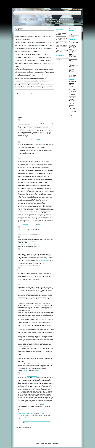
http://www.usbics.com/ (37, 205)
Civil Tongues (71, 83)
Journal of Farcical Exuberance (72, 100)
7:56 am (39, 281)
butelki (27, 276)
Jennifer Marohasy (72, 96)
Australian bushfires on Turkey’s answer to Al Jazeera (61, 31)
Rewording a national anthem (61, 41)
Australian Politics (72, 42)
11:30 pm (38, 139)
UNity (70, 113)
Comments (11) (29, 93)
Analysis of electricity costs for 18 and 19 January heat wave (61, 46)
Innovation (71, 57)
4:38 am (37, 370)
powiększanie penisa (43, 260)
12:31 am (26, 422)
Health (70, 54)
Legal (70, 62)
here (37, 45)
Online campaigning (73, 65)
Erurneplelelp (25, 265)
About (68, 12)
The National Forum (25, 12)
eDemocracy (71, 46)
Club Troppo (71, 84)
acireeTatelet (25, 234)
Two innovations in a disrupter (61, 52)
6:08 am (38, 224)
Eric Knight (71, 87)
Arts (70, 41)
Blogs (58, 12)
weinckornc (25, 370)
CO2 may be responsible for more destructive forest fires (61, 39)
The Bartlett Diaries (72, 111)
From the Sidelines (72, 91)
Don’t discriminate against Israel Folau (61, 34)
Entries (71, 9)
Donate (32, 12)
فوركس (19, 231)
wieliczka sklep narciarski (32, 376)
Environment (71, 50)
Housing (70, 55)
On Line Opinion (47, 12)
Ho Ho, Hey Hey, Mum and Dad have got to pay (61, 36)
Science (70, 70)
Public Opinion (72, 108)
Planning (70, 66)
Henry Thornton (72, 92)
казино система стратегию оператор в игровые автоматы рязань (36, 421)
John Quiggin (71, 97)
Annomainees (25, 281)
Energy (70, 49)
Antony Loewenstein (73, 81)
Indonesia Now (72, 94)
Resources (71, 69)
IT (69, 60)
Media (70, 64)
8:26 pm (42, 404)
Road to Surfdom (72, 109)
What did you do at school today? (74, 115)
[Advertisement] (47, 4)
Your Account (39, 12)
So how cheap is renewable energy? (61, 43)
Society (70, 71)
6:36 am (39, 265)
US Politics (71, 76)
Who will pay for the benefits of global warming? (62, 51)
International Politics (73, 59)
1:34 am (42, 413)
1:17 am (38, 234)
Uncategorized (72, 75)
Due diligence (19, 29)
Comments (79, 9)
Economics (71, 45)
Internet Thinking (56, 443)
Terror (70, 74)
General (70, 52)
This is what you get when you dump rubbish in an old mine (61, 48)
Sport (70, 72)
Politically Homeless (73, 106)
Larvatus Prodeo (72, 101)
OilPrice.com (71, 103)
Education (71, 47)
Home (16, 24)
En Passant (71, 86)
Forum (54, 12)
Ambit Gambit (26, 20)
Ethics (70, 51)
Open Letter (71, 105)
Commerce (71, 44)
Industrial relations (72, 56)
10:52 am (34, 155)
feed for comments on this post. (22, 424)
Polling (63, 12)
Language (71, 61)
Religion (70, 67)
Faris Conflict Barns (72, 89)
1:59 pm (38, 246)
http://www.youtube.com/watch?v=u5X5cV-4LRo (27, 244)
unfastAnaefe (25, 224)
